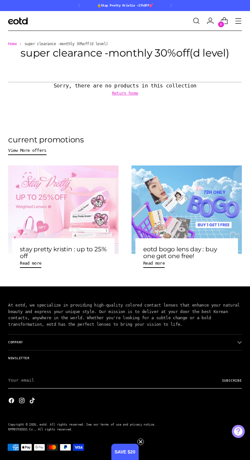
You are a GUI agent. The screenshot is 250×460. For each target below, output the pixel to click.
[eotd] (18, 21)
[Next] (171, 5)
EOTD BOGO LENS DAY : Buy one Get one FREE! (180, 252)
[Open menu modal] (238, 21)
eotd (42, 424)
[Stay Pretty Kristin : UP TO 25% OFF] (63, 209)
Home (12, 44)
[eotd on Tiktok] (33, 401)
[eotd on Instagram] (22, 401)
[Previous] (79, 5)
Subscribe (232, 380)
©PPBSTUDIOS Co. (21, 429)
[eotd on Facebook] (12, 401)
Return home (125, 93)
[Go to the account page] (210, 21)
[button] (125, 452)
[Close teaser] (140, 442)
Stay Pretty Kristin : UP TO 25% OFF (63, 252)
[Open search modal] (196, 21)
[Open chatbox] (238, 431)
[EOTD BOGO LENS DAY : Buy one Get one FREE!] (187, 209)
